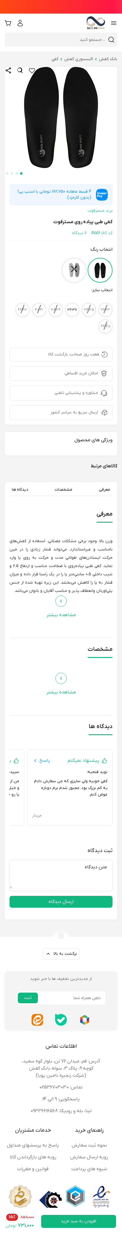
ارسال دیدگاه (61, 902)
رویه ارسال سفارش (89, 1157)
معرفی (104, 489)
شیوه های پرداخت (89, 1169)
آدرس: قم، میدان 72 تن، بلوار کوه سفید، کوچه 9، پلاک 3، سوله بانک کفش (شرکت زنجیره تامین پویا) (61, 1068)
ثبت (28, 998)
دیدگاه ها (20, 489)
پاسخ (44, 761)
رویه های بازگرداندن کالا (33, 1157)
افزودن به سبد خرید (78, 1221)
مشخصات (63, 489)
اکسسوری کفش (78, 59)
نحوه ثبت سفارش (89, 1145)
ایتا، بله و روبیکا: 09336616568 (61, 1111)
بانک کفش (108, 59)
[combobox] (57, 40)
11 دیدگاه (79, 233)
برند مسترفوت (100, 210)
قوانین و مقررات (33, 1169)
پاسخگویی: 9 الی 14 (61, 1099)
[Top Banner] (61, 7)
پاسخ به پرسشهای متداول (33, 1145)
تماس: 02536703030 (61, 1087)
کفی (55, 59)
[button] (21, 173)
